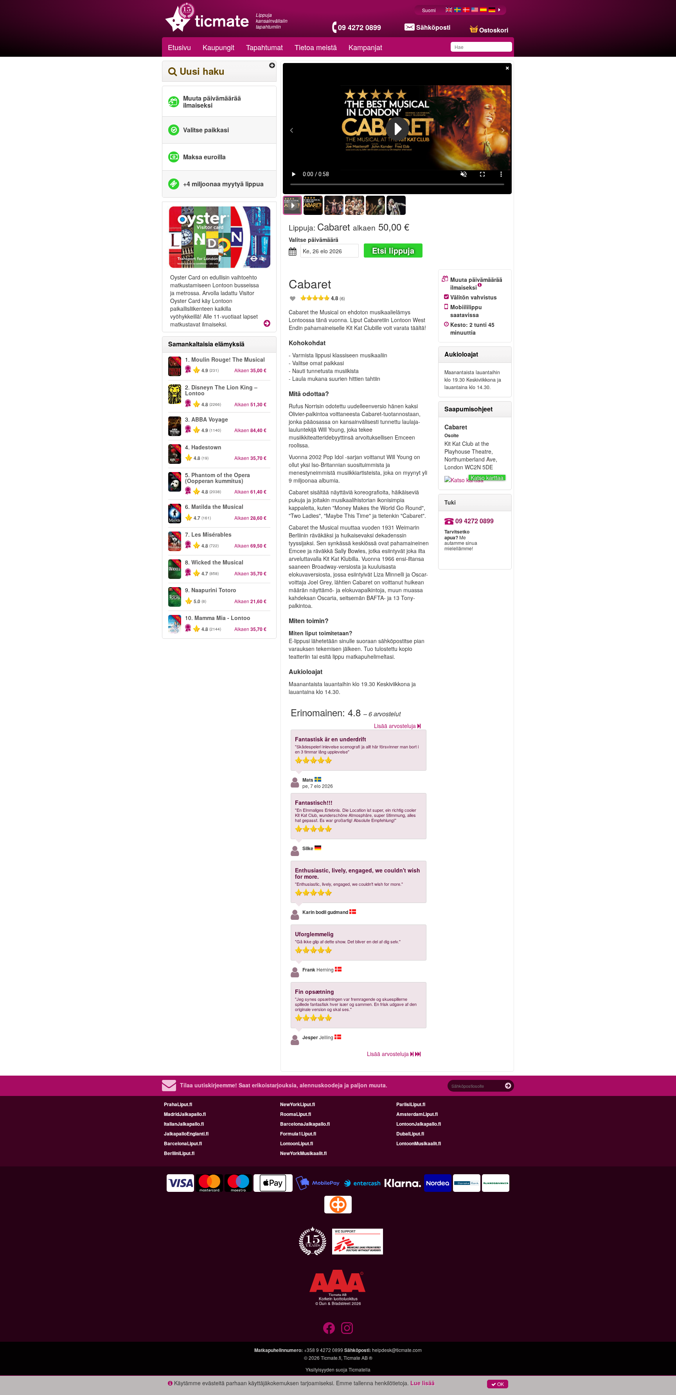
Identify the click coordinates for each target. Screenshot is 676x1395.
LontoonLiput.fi (296, 1143)
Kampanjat (365, 47)
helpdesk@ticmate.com (397, 1349)
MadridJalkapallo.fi (185, 1113)
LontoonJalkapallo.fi (418, 1123)
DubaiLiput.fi (410, 1133)
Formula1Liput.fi (298, 1133)
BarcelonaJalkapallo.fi (305, 1123)
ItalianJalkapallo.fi (184, 1123)
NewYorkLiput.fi (297, 1104)
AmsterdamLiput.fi (417, 1113)
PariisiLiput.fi (410, 1104)
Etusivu (179, 47)
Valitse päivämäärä (313, 239)
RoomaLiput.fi (295, 1113)
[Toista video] (397, 129)
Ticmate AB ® (357, 1357)
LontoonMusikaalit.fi (418, 1143)
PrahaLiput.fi (178, 1104)
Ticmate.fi (331, 1357)
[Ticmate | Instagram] (347, 1328)
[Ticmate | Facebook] (329, 1328)
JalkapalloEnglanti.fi (186, 1133)
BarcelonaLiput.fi (183, 1143)
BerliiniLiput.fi (179, 1153)
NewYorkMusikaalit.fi (303, 1153)
